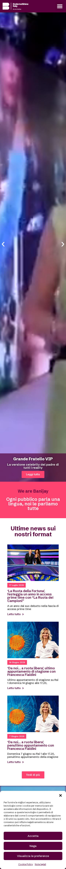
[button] (60, 795)
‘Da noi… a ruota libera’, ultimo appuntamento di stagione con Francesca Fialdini (31, 671)
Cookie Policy (25, 864)
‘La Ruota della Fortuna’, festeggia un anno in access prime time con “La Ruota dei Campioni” (30, 596)
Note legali (40, 864)
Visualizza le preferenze (33, 856)
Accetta (33, 836)
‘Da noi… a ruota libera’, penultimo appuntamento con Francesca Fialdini (30, 745)
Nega (33, 846)
